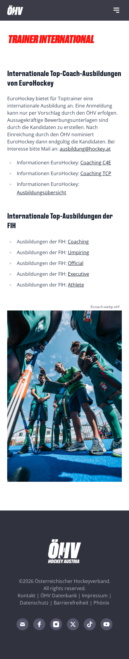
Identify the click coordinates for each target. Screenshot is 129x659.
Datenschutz (34, 602)
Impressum (95, 595)
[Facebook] (39, 624)
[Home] (15, 10)
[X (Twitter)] (73, 624)
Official (75, 263)
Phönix (101, 602)
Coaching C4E (95, 162)
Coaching (78, 241)
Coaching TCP (95, 173)
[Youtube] (106, 624)
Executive (78, 274)
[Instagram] (56, 624)
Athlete (76, 284)
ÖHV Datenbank (58, 595)
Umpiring (78, 252)
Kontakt (26, 595)
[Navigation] (116, 10)
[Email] (22, 624)
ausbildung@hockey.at (85, 149)
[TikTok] (90, 624)
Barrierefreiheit (71, 602)
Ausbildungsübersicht (41, 192)
